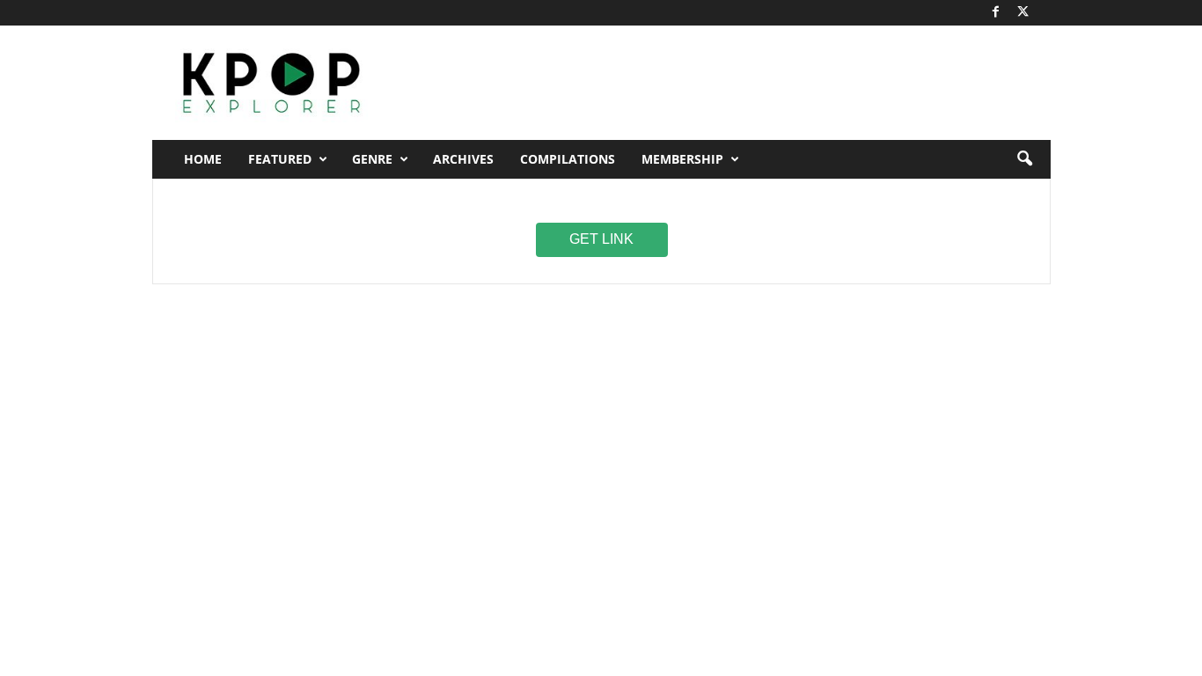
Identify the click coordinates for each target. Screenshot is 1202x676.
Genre (372, 159)
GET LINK (601, 238)
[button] (1024, 159)
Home (203, 159)
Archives (463, 159)
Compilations (567, 159)
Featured (279, 159)
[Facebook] (996, 13)
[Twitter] (1023, 13)
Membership (682, 159)
